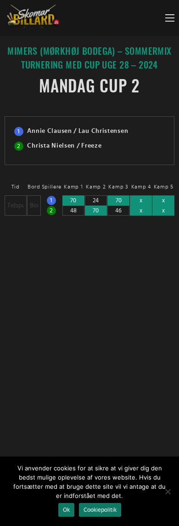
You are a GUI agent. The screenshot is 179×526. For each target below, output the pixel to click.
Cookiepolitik (100, 510)
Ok (66, 510)
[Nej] (167, 491)
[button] (169, 18)
